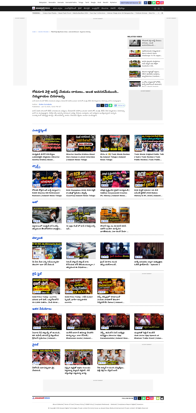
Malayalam (43, 2)
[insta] (162, 2)
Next (162, 13)
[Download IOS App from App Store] (162, 398)
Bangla (93, 2)
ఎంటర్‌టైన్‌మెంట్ (70, 8)
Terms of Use (69, 404)
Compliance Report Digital (127, 404)
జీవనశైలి (87, 8)
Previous (158, 13)
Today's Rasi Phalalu (49, 13)
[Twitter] (150, 2)
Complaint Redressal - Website (105, 404)
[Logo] (41, 8)
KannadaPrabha (71, 2)
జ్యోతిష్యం (121, 8)
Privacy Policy (79, 404)
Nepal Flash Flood (64, 13)
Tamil (87, 2)
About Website (58, 404)
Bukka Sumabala (45, 104)
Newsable (52, 2)
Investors (140, 404)
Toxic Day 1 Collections (97, 13)
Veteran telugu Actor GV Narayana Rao (120, 13)
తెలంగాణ (104, 8)
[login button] (155, 8)
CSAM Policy (89, 404)
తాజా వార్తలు (57, 8)
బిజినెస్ (113, 8)
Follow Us (121, 105)
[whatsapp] (154, 2)
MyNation (113, 2)
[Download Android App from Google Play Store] (158, 398)
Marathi (105, 2)
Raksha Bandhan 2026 (80, 13)
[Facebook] (145, 2)
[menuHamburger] (159, 8)
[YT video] (158, 2)
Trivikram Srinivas (141, 13)
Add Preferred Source (129, 3)
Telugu (80, 2)
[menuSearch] (163, 8)
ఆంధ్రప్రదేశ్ (95, 8)
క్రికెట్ (79, 8)
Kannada (61, 2)
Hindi (99, 2)
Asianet (41, 398)
